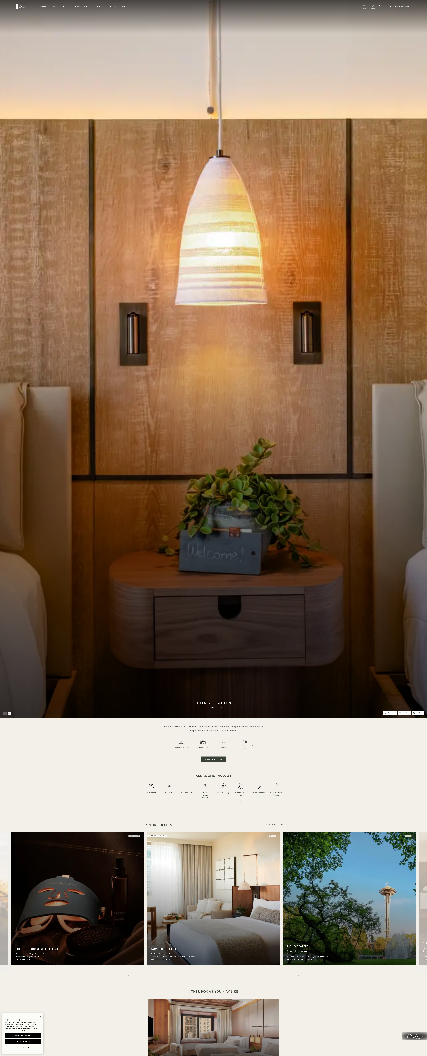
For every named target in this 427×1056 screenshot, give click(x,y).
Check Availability (399, 6)
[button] (31, 6)
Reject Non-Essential (23, 1041)
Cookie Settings (23, 1047)
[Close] (40, 1016)
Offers (113, 6)
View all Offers (274, 824)
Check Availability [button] (213, 759)
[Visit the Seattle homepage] (20, 6)
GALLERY (100, 6)
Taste (54, 6)
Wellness (74, 6)
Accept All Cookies (22, 1035)
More (124, 6)
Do (63, 6)
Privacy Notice (22, 1031)
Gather (87, 6)
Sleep (43, 6)
